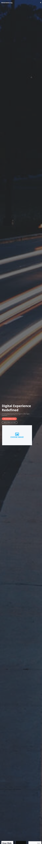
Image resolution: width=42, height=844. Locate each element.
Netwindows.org (6, 3)
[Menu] (40, 3)
